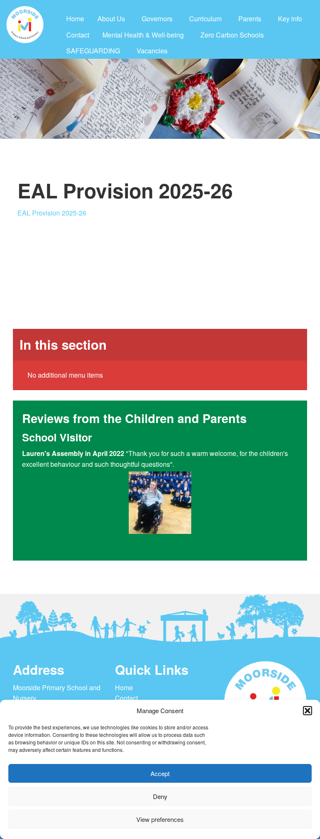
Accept (160, 773)
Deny (160, 796)
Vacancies (152, 50)
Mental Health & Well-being (143, 35)
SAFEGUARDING (93, 50)
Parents (249, 18)
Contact (77, 35)
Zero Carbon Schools (232, 35)
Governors (157, 18)
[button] (307, 710)
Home (75, 18)
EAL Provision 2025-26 (52, 213)
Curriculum (205, 18)
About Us (111, 18)
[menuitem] (75, 19)
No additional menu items (65, 375)
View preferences (160, 819)
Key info (290, 18)
